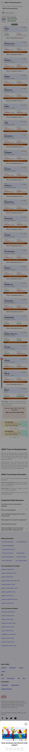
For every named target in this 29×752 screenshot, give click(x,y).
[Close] (26, 724)
